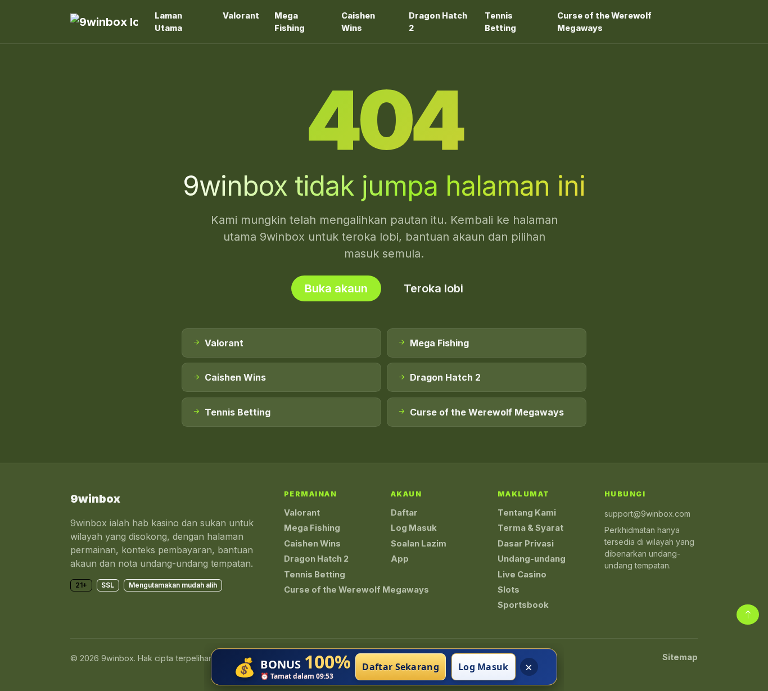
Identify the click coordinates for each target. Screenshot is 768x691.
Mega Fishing (289, 22)
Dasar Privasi (526, 544)
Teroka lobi (433, 288)
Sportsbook (523, 605)
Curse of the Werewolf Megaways (604, 22)
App (400, 559)
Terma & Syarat (530, 528)
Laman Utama (168, 22)
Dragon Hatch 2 (438, 22)
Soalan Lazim (418, 544)
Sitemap (680, 657)
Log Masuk (414, 528)
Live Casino (522, 575)
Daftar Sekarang (400, 667)
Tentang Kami (527, 513)
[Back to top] (748, 614)
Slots (508, 590)
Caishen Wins (358, 22)
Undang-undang (532, 559)
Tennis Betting (500, 22)
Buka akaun (336, 288)
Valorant (241, 15)
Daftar (404, 513)
